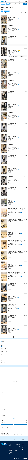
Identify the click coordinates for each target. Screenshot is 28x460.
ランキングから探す (10, 449)
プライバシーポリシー (11, 456)
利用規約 (9, 453)
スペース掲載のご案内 (17, 444)
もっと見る (14, 406)
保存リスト (20, 1)
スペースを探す (10, 444)
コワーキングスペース (4, 427)
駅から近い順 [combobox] (24, 12)
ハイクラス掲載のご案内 (17, 446)
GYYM (22, 447)
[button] (14, 347)
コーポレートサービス (10, 450)
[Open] (4, 3)
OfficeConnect (23, 444)
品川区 (7, 427)
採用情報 (7, 456)
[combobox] (13, 341)
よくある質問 (10, 452)
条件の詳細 (26, 9)
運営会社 (5, 456)
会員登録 (26, 1)
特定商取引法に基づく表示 (16, 456)
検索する (26, 3)
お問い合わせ (2, 456)
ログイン (23, 1)
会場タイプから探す (10, 445)
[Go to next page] (16, 337)
